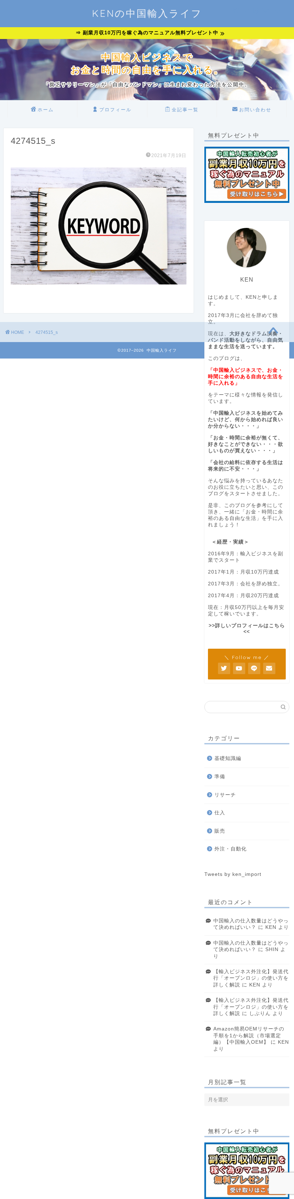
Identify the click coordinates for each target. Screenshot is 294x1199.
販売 (219, 831)
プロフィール (115, 109)
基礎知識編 (227, 758)
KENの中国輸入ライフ (147, 13)
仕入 (219, 812)
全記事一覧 (185, 109)
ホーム (46, 109)
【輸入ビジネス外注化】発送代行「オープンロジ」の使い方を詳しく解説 (251, 978)
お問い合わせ (255, 109)
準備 (219, 776)
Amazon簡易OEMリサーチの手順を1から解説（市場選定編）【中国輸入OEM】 (248, 1035)
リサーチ (225, 795)
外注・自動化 (230, 849)
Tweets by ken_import (232, 874)
